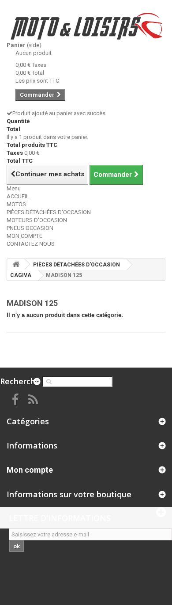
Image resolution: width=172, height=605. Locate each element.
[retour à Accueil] (15, 264)
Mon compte (30, 469)
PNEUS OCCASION (30, 228)
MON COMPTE (24, 236)
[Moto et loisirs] (86, 26)
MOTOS (16, 204)
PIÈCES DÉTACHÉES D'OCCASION (49, 212)
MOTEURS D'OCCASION (37, 220)
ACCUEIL (18, 196)
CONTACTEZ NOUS (31, 244)
